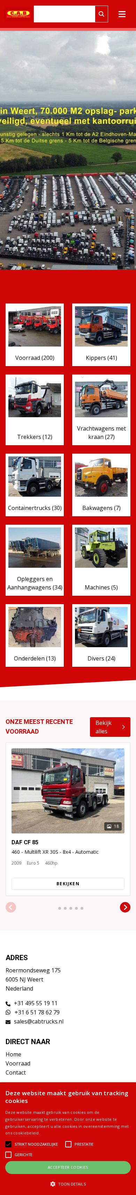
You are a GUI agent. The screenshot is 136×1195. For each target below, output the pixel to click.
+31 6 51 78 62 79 (36, 1012)
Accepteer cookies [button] (68, 1167)
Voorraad (18, 1063)
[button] (11, 907)
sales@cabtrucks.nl (38, 1021)
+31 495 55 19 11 (36, 1003)
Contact (16, 1072)
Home (13, 1054)
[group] (68, 819)
